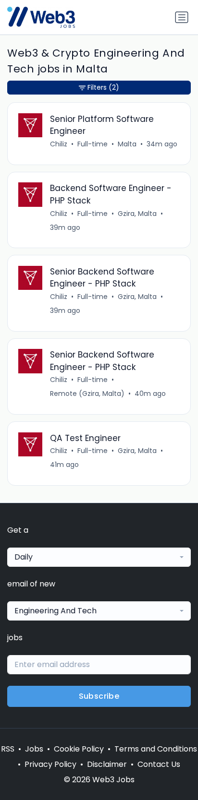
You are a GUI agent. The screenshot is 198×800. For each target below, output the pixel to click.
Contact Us (158, 764)
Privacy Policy (50, 764)
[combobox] (99, 557)
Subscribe (99, 696)
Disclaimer (107, 764)
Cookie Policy (79, 748)
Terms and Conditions (155, 748)
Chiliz (58, 144)
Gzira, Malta (137, 213)
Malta (127, 144)
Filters (103, 87)
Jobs (34, 748)
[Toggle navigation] (182, 17)
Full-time (92, 144)
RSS (7, 748)
